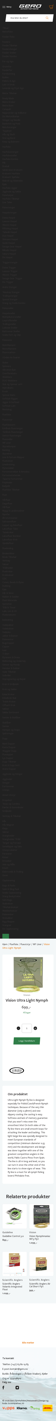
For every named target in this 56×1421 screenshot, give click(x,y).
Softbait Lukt (9, 406)
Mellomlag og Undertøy (14, 661)
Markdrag (7, 409)
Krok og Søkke (9, 689)
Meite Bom (7, 105)
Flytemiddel (8, 468)
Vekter (5, 832)
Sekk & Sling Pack (10, 889)
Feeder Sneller (9, 52)
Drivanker (7, 861)
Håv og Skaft (8, 134)
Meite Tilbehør (9, 93)
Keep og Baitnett (10, 141)
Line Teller (7, 202)
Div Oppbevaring (10, 928)
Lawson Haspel (9, 221)
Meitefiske (7, 31)
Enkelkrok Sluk (9, 698)
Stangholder (8, 835)
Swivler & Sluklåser (11, 717)
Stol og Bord (8, 138)
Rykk (4, 184)
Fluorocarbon (8, 352)
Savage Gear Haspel (12, 246)
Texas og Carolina (11, 803)
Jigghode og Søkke (11, 191)
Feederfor (7, 70)
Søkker (5, 708)
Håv (4, 821)
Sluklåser (6, 722)
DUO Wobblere (9, 380)
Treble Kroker (9, 701)
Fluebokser (7, 461)
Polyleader (7, 482)
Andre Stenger (9, 287)
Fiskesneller (8, 308)
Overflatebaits (9, 373)
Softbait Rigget (10, 398)
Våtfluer (6, 500)
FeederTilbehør (9, 45)
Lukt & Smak (8, 84)
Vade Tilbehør (9, 672)
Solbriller (6, 675)
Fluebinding (7, 548)
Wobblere (7, 377)
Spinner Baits (8, 395)
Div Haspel (7, 257)
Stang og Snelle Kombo (13, 303)
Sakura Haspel (9, 253)
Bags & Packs (8, 885)
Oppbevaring (8, 880)
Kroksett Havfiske (11, 173)
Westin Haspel (9, 225)
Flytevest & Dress (11, 657)
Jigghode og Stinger (12, 774)
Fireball (5, 166)
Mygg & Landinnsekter (13, 510)
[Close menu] (5, 936)
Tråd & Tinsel (8, 607)
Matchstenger (9, 127)
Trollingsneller (9, 324)
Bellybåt (6, 486)
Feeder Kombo (9, 56)
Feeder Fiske (8, 36)
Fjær (4, 589)
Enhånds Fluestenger (12, 428)
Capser (5, 646)
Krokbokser (8, 575)
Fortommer (8, 786)
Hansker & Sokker (11, 668)
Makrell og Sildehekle (12, 180)
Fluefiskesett (8, 424)
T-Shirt (5, 653)
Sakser (5, 564)
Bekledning (7, 620)
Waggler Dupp (9, 751)
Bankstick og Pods (11, 123)
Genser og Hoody (11, 664)
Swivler (5, 726)
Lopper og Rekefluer (12, 525)
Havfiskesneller (9, 155)
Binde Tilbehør (9, 557)
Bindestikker (8, 553)
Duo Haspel (7, 235)
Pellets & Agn (9, 81)
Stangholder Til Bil (11, 839)
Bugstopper (8, 643)
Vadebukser (8, 628)
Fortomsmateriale (11, 475)
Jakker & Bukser (10, 635)
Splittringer (8, 733)
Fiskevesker (8, 914)
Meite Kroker (8, 102)
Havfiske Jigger (9, 188)
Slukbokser (7, 903)
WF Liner (6, 443)
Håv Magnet (8, 825)
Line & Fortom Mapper (13, 457)
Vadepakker (8, 625)
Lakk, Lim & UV (9, 611)
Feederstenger (9, 49)
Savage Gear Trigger (12, 278)
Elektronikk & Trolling (12, 871)
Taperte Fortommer (12, 479)
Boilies (5, 77)
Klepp (5, 828)
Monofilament (9, 348)
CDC (4, 578)
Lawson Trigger (10, 271)
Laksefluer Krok (9, 539)
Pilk (4, 162)
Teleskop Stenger (11, 292)
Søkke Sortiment (10, 712)
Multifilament (9, 345)
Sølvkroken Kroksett (12, 170)
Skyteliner (7, 453)
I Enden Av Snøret (11, 357)
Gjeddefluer (8, 543)
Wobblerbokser (9, 910)
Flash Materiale (9, 600)
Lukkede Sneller (9, 327)
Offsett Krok (8, 705)
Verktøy (6, 560)
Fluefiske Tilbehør (11, 489)
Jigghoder (7, 779)
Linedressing (8, 464)
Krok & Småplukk (10, 684)
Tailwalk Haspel (9, 232)
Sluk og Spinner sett (12, 384)
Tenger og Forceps (11, 843)
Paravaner (7, 853)
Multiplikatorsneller (11, 317)
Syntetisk (7, 604)
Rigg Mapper (8, 921)
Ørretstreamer (9, 518)
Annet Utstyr (9, 795)
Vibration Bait (9, 369)
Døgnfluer (7, 503)
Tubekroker (8, 532)
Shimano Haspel (10, 239)
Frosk (5, 391)
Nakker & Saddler (10, 596)
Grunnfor (6, 66)
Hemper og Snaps (11, 730)
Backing (6, 450)
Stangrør (6, 925)
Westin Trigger (9, 275)
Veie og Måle (8, 864)
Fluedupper (7, 754)
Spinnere (6, 366)
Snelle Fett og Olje (11, 335)
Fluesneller (7, 439)
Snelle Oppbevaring (11, 892)
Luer (4, 650)
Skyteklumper (9, 446)
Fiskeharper (8, 195)
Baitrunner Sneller (11, 331)
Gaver (5, 875)
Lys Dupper (7, 758)
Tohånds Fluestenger (12, 432)
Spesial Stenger (10, 299)
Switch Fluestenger (11, 435)
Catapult (6, 109)
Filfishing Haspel (10, 228)
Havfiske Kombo (10, 159)
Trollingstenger (10, 296)
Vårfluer (6, 507)
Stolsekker (7, 918)
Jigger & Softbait (10, 402)
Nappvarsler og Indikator (14, 113)
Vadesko (6, 632)
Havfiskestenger (10, 152)
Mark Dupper (8, 743)
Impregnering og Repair (14, 679)
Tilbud (5, 28)
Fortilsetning (8, 73)
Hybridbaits (7, 388)
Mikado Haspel (9, 250)
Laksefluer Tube (10, 528)
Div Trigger (7, 282)
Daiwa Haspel (8, 217)
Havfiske (6, 146)
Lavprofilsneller (9, 320)
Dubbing (6, 586)
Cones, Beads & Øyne (13, 582)
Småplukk (6, 811)
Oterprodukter (9, 850)
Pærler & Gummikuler (12, 807)
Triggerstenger (10, 262)
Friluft (5, 868)
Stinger (6, 782)
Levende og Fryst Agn (13, 88)
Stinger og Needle (11, 120)
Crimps (5, 790)
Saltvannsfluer (9, 521)
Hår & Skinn (8, 593)
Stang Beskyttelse (11, 896)
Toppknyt (7, 131)
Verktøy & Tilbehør (11, 816)
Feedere (6, 42)
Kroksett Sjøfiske (10, 177)
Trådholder (7, 568)
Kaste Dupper (9, 747)
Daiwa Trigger (9, 267)
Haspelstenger (9, 212)
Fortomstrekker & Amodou (15, 471)
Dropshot (7, 800)
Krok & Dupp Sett (11, 765)
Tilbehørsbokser (10, 907)
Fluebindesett (9, 614)
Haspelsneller (8, 313)
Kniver (5, 857)
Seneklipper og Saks (12, 846)
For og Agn (7, 61)
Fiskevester (8, 639)
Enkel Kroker (8, 694)
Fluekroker (7, 571)
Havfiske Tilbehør (10, 198)
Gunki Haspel (8, 243)
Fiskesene (7, 340)
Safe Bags (7, 900)
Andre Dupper (9, 769)
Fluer (4, 495)
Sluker (5, 362)
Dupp (4, 738)
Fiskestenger (8, 207)
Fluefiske (6, 414)
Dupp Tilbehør (9, 761)
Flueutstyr (7, 419)
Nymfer (6, 514)
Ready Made (8, 98)
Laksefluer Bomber (11, 536)
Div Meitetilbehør (10, 116)
